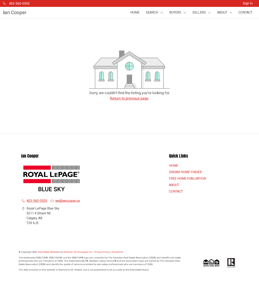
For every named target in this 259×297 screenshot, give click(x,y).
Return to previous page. (129, 98)
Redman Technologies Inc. (79, 252)
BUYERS (175, 12)
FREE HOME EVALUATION (187, 178)
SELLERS (199, 12)
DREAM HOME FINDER (185, 172)
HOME (134, 12)
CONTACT (246, 12)
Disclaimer (117, 252)
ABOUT (174, 185)
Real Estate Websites (49, 252)
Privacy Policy (102, 252)
